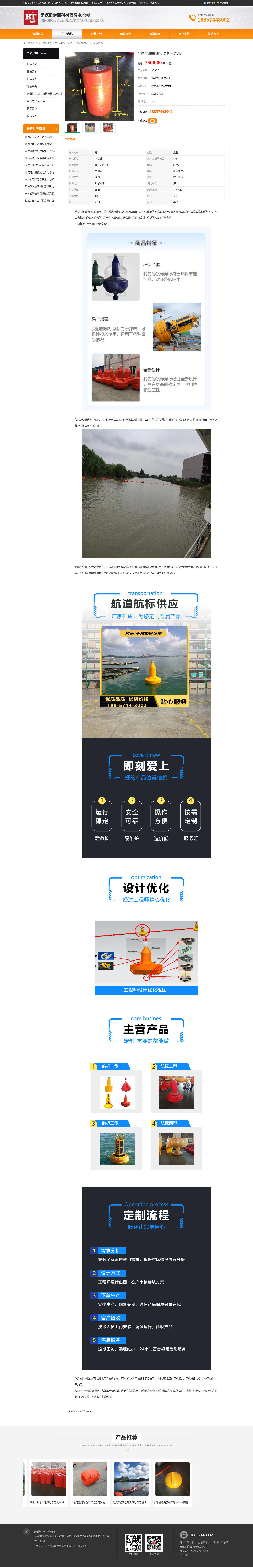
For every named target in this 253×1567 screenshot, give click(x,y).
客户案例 (184, 33)
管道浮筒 (32, 71)
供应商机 (67, 33)
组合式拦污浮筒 (36, 101)
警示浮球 (32, 108)
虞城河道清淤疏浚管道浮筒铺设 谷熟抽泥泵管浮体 (68, 1502)
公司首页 (37, 33)
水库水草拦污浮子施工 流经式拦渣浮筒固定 (41, 179)
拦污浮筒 (32, 64)
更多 (55, 129)
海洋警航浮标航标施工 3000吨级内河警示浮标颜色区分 (41, 151)
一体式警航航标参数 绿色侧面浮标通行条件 (41, 193)
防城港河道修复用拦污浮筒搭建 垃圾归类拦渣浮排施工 (41, 172)
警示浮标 (60, 43)
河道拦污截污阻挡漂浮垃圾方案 (45, 93)
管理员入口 (72, 1546)
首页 (37, 43)
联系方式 (213, 33)
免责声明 (61, 1546)
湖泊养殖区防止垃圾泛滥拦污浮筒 (41, 137)
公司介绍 (125, 33)
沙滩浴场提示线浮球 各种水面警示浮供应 (104, 1502)
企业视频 (96, 33)
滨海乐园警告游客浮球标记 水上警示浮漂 (146, 1502)
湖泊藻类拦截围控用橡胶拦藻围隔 (41, 144)
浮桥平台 (32, 86)
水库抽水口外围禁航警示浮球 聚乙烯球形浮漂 (189, 1502)
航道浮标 (32, 79)
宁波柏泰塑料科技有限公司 (93, 1536)
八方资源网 (50, 1546)
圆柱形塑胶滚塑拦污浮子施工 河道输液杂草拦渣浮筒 (41, 186)
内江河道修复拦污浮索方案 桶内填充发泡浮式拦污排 (41, 165)
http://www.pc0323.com (79, 1411)
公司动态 (154, 33)
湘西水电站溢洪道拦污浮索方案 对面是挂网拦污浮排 (41, 158)
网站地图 (82, 1546)
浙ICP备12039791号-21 (67, 1536)
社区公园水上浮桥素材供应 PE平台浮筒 (41, 200)
